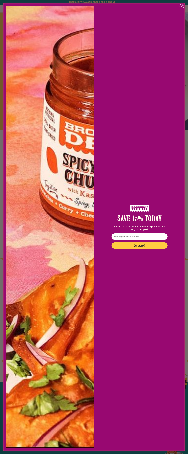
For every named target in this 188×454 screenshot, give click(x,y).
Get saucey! (139, 245)
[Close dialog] (182, 6)
